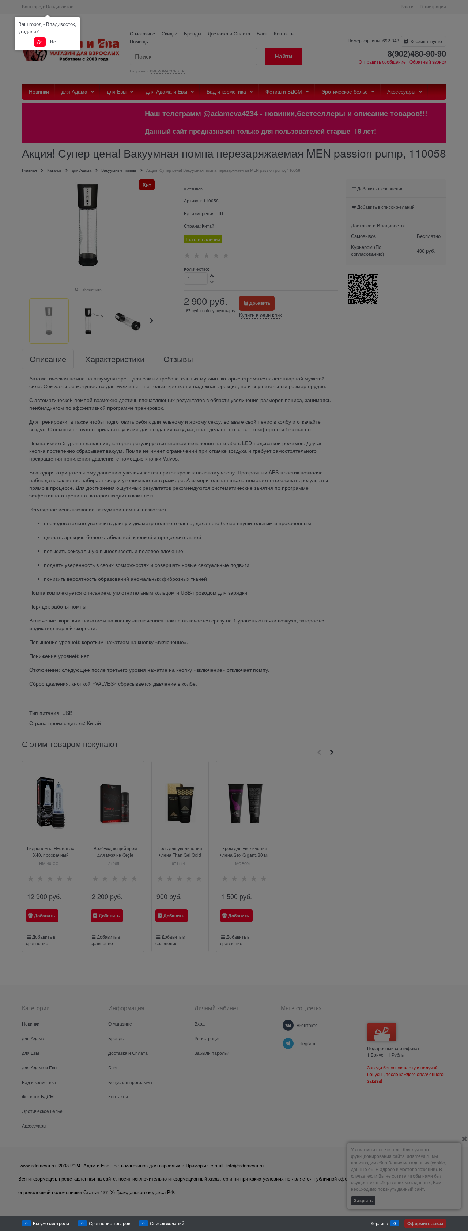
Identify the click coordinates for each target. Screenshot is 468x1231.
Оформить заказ (425, 1223)
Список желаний (167, 1223)
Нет (54, 41)
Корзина (379, 1223)
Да (40, 41)
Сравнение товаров (109, 1223)
